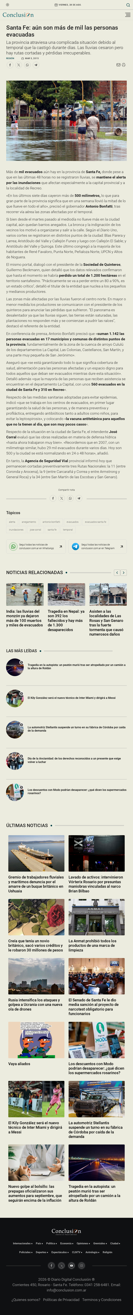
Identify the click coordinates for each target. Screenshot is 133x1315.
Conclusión (82, 1279)
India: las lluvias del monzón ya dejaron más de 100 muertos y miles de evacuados (24, 618)
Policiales (25, 1252)
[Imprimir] (124, 64)
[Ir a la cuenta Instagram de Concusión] (81, 1265)
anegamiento (29, 522)
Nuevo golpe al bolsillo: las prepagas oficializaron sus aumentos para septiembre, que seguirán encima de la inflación (35, 1193)
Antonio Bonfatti (51, 522)
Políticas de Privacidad (61, 1300)
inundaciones (16, 529)
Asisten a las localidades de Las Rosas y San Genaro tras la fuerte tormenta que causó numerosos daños (106, 622)
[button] (117, 573)
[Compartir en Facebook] (10, 65)
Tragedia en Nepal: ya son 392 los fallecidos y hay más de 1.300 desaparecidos (66, 620)
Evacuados (72, 522)
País (38, 1243)
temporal (68, 529)
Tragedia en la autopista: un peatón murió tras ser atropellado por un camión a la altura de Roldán (77, 666)
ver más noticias (66, 1209)
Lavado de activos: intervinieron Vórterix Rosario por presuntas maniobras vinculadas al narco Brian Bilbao (96, 884)
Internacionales (22, 1243)
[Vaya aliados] (36, 1040)
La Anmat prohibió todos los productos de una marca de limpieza (92, 945)
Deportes (41, 1252)
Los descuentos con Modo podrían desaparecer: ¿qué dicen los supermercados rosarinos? (77, 791)
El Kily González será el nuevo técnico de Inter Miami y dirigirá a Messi (72, 698)
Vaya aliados (19, 1064)
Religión (107, 1252)
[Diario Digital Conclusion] (18, 15)
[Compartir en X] (19, 65)
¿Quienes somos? (26, 1300)
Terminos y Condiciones (101, 1300)
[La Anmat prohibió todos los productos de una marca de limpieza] (97, 917)
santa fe (52, 529)
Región (10, 58)
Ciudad (114, 1243)
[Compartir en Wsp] (27, 65)
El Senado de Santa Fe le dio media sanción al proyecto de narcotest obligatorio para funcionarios (94, 1007)
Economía (66, 1243)
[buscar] (128, 4)
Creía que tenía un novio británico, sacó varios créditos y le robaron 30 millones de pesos (35, 945)
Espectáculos (59, 1252)
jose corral (35, 529)
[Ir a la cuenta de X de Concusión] (61, 1265)
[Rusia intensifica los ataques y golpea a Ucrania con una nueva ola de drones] (36, 976)
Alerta (12, 522)
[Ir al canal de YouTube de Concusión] (71, 1265)
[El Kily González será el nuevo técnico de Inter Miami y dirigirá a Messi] (36, 1099)
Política (50, 1243)
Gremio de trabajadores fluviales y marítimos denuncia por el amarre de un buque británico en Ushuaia (36, 884)
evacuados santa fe (95, 522)
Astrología (91, 1252)
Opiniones (82, 1243)
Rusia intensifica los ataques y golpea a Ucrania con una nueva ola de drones (35, 1004)
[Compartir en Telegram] (36, 65)
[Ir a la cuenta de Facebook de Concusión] (51, 1265)
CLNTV (76, 1252)
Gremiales (99, 1243)
